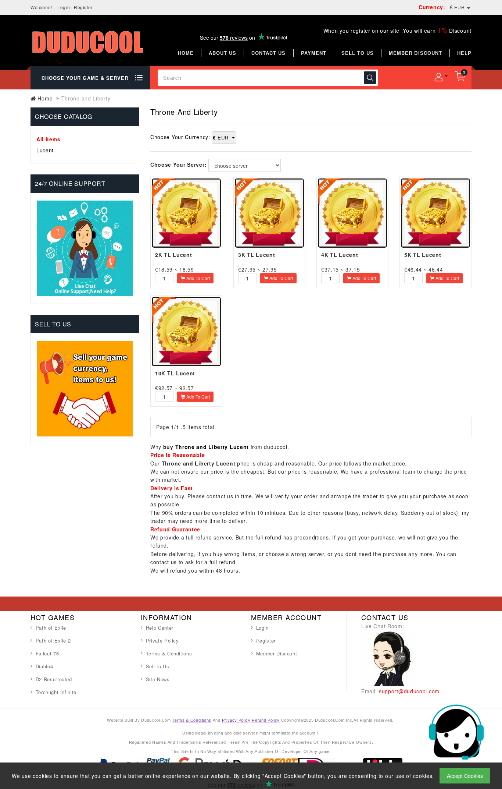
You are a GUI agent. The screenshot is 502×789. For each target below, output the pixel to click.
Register (83, 7)
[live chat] (456, 731)
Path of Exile (51, 627)
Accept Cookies (465, 775)
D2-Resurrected (54, 679)
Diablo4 (44, 666)
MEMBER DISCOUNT (415, 52)
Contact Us (268, 52)
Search (370, 77)
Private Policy (162, 640)
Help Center (159, 627)
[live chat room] (388, 657)
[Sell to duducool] (85, 388)
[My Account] (438, 76)
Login (63, 7)
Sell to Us (157, 666)
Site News (158, 679)
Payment (313, 52)
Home (186, 52)
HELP (464, 52)
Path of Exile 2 (53, 640)
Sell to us (357, 52)
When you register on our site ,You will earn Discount (397, 30)
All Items (48, 139)
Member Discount (276, 653)
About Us (222, 52)
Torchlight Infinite (56, 692)
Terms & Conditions (169, 653)
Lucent (45, 150)
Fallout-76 (47, 653)
